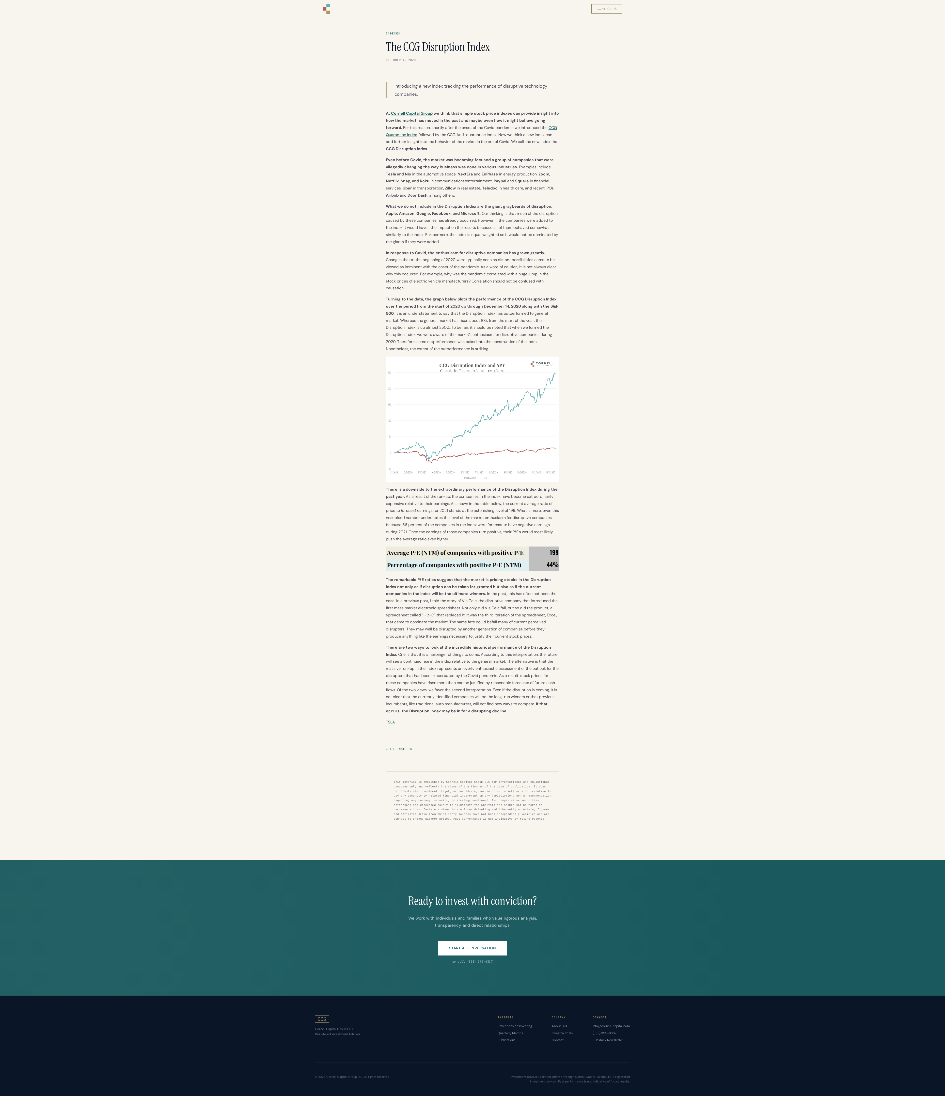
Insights (531, 9)
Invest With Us (562, 1033)
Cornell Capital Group (412, 113)
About (554, 9)
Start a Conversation (472, 948)
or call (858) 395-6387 (472, 962)
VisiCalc (469, 600)
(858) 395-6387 (604, 1033)
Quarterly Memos (510, 1033)
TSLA (390, 722)
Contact (558, 1040)
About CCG (560, 1026)
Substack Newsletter (608, 1040)
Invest (576, 9)
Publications (507, 1040)
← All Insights (399, 749)
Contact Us (607, 9)
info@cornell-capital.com (611, 1026)
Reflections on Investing (515, 1026)
